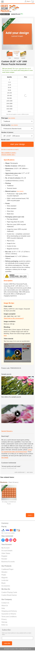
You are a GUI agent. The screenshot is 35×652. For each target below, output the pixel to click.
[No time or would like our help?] (9, 149)
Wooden (4, 572)
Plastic (3, 575)
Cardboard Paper (7, 569)
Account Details (6, 550)
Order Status (5, 553)
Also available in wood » (8, 152)
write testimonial (19, 472)
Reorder (4, 559)
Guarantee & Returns (8, 614)
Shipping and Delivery (9, 611)
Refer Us (4, 625)
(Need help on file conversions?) (14, 318)
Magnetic (4, 577)
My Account (5, 548)
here (5, 335)
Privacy (4, 619)
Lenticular (4, 580)
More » (30, 515)
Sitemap (4, 622)
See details (4, 457)
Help (3, 608)
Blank (3, 583)
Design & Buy (5, 14)
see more (30, 472)
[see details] (12, 118)
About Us (4, 605)
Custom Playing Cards (9, 592)
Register (4, 556)
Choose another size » (8, 154)
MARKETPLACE (17, 14)
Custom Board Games (9, 595)
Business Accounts (8, 561)
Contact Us (5, 603)
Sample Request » (7, 431)
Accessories (5, 586)
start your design (17, 144)
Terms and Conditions (9, 616)
